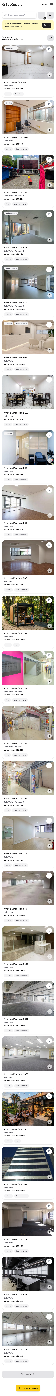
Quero (47, 25)
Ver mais (26, 1374)
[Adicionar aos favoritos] (49, 49)
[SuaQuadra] (22, 4)
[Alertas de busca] (50, 15)
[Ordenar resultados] (50, 38)
